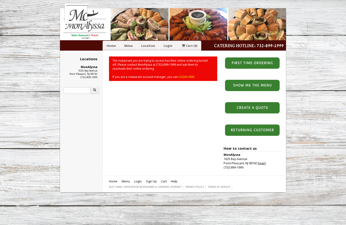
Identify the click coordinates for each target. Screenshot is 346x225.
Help (174, 181)
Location (148, 46)
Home (111, 46)
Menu (128, 46)
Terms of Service (219, 187)
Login (168, 46)
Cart (191, 46)
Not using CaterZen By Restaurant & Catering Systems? (145, 187)
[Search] (94, 90)
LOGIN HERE (186, 77)
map (262, 163)
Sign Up (151, 181)
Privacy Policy (194, 187)
